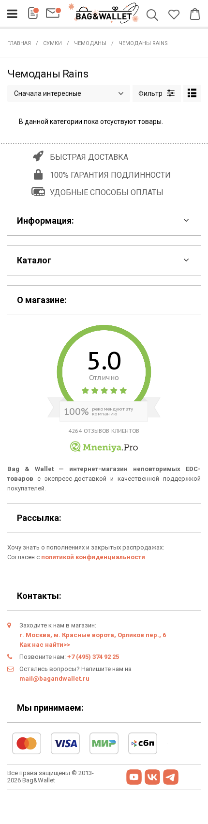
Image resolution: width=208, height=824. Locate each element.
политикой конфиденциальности (93, 557)
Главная (19, 43)
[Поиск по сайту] (154, 16)
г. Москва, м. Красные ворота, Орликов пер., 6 (92, 635)
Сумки (52, 43)
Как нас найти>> (44, 644)
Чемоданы (90, 43)
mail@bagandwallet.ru (54, 678)
